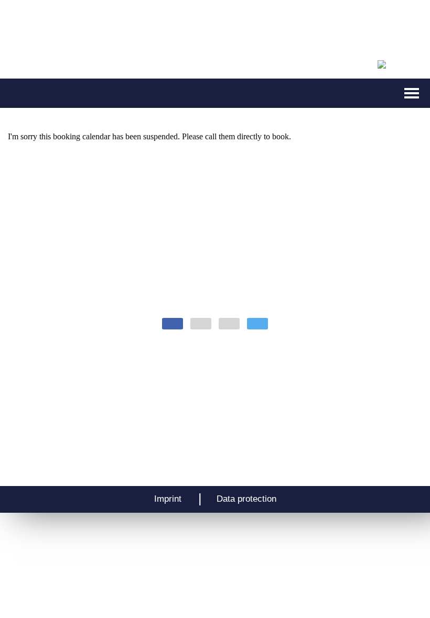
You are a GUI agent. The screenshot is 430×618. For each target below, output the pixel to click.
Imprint (167, 499)
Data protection (246, 499)
